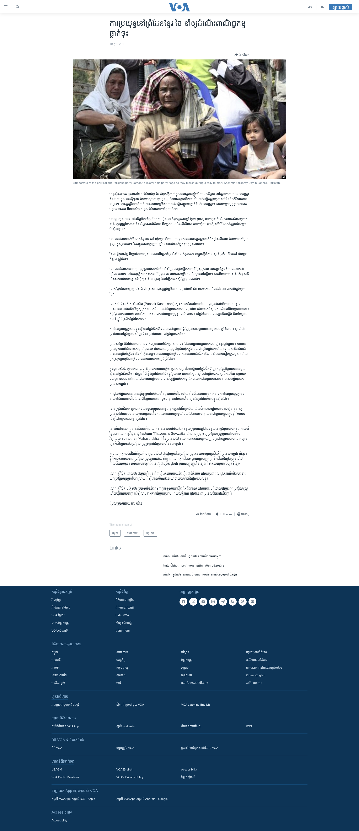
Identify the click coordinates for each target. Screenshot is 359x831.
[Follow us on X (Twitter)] (193, 602)
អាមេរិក (56, 667)
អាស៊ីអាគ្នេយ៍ (58, 683)
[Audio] (310, 7)
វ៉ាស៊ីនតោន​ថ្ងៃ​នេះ (61, 607)
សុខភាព (120, 675)
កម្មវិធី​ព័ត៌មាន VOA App (65, 726)
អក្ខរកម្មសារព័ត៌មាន (256, 652)
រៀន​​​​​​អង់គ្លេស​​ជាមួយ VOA (130, 704)
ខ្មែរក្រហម (186, 675)
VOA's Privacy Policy (129, 777)
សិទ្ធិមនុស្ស (122, 667)
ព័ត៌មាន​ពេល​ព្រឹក (125, 599)
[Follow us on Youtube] (203, 602)
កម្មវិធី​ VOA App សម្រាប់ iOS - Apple (73, 798)
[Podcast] (242, 602)
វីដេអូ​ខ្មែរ (56, 599)
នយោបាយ (122, 652)
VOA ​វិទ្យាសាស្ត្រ (61, 623)
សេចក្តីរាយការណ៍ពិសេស (194, 683)
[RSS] (233, 602)
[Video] (322, 7)
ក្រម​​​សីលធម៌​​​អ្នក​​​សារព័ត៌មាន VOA (199, 748)
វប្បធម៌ (185, 667)
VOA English (124, 769)
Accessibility (189, 769)
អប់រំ (118, 683)
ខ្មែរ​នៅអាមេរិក (59, 675)
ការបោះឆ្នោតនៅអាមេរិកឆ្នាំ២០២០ (264, 667)
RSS (249, 726)
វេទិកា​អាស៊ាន (123, 630)
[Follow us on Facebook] (183, 602)
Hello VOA (122, 615)
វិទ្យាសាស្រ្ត (187, 660)
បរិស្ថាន (185, 652)
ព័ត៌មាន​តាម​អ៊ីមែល (191, 726)
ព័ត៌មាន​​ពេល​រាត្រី (125, 607)
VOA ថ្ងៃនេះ (58, 615)
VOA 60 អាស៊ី (60, 630)
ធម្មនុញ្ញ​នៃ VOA (125, 748)
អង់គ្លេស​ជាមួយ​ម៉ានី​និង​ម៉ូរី (65, 704)
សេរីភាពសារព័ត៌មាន (257, 660)
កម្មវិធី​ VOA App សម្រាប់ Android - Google (142, 798)
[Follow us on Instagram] (213, 602)
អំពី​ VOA (57, 748)
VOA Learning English (195, 704)
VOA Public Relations (65, 777)
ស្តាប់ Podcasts (125, 726)
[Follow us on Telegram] (223, 602)
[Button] (242, 54)
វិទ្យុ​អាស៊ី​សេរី (187, 777)
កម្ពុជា (55, 652)
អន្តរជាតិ (56, 660)
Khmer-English (255, 675)
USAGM (57, 769)
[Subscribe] (252, 602)
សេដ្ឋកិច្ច (120, 660)
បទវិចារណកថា (254, 683)
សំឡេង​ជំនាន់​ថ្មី (124, 623)
